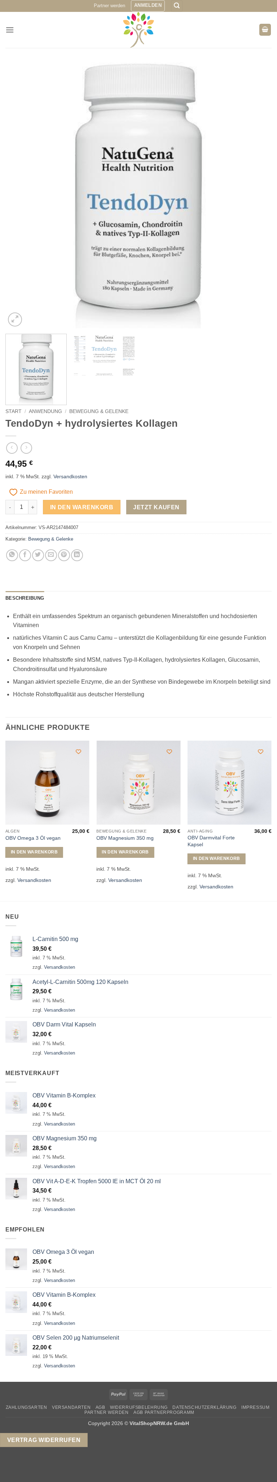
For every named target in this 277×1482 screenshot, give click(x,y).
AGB (100, 1407)
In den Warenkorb (81, 507)
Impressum (255, 1407)
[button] (148, 6)
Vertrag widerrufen (43, 1440)
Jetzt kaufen (156, 507)
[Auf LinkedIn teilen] (77, 555)
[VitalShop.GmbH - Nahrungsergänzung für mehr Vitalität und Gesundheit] (138, 30)
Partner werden (109, 5)
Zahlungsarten (26, 1407)
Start (13, 411)
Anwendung (45, 411)
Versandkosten (70, 476)
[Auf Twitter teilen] (38, 555)
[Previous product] (26, 447)
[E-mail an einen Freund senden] (51, 555)
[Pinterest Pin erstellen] (64, 555)
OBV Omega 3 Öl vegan (33, 838)
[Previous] (19, 195)
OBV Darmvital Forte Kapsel (211, 841)
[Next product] (11, 447)
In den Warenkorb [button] (34, 852)
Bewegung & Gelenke (98, 411)
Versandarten (71, 1407)
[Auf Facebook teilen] (25, 555)
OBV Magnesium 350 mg (125, 838)
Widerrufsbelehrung (139, 1407)
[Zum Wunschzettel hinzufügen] (78, 752)
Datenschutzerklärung (204, 1407)
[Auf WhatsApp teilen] (12, 555)
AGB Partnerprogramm (163, 1412)
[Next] (257, 195)
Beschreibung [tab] (24, 598)
